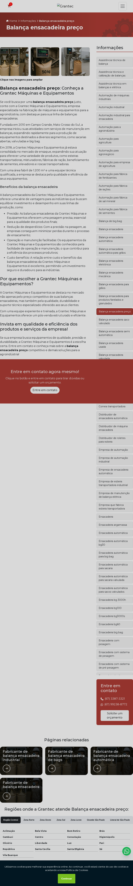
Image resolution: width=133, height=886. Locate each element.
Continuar (66, 878)
